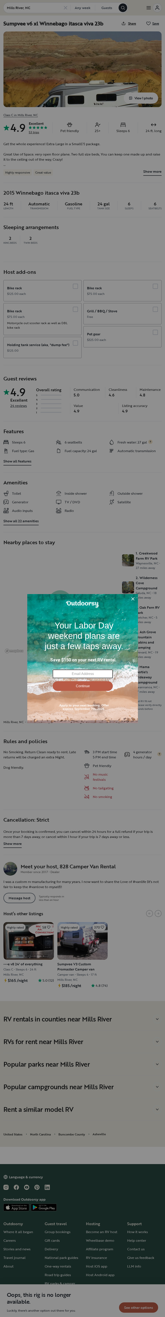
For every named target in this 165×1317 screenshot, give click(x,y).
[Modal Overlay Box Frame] (82, 658)
